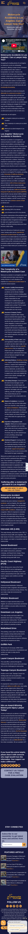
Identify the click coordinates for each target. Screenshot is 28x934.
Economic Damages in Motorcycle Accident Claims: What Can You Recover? (15, 858)
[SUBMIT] (24, 844)
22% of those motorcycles (17, 183)
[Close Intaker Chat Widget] (26, 918)
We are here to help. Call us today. (14, 489)
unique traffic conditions (8, 509)
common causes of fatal (17, 200)
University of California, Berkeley (13, 174)
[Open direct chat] (24, 918)
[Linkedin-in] (20, 906)
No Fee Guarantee (21, 731)
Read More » (15, 860)
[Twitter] (14, 906)
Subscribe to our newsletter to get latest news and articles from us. (12, 837)
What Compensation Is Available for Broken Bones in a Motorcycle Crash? (16, 883)
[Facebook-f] (10, 906)
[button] (2, 765)
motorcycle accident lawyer (16, 281)
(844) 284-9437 (18, 740)
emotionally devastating (8, 87)
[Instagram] (7, 906)
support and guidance (18, 448)
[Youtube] (17, 906)
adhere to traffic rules (13, 686)
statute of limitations (12, 407)
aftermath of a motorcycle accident (11, 93)
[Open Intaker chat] (10, 933)
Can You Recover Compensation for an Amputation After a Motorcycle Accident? (16, 875)
